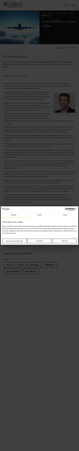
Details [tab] (39, 215)
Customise (39, 241)
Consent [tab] (13, 215)
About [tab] (65, 215)
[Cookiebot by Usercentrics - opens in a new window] (68, 209)
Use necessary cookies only (14, 241)
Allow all (64, 241)
